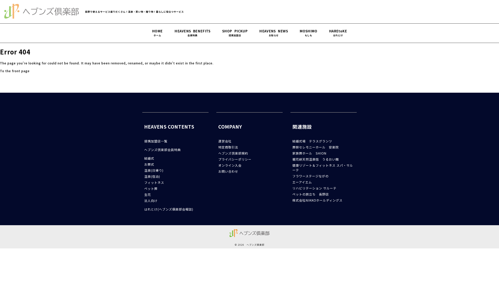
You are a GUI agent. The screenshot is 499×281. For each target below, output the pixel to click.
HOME (157, 33)
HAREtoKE (338, 33)
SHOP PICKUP (235, 33)
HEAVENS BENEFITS (192, 33)
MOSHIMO (308, 33)
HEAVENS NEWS (273, 33)
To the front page (15, 70)
